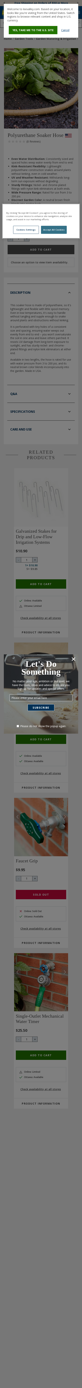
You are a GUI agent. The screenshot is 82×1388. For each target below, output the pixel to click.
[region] (41, 221)
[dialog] (41, 21)
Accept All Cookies (53, 229)
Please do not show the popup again (43, 726)
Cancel (65, 30)
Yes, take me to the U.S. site (33, 30)
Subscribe (41, 707)
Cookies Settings (26, 229)
